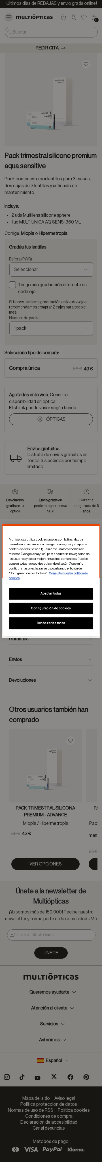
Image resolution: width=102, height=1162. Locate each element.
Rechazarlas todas (51, 623)
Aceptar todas (51, 593)
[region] (51, 581)
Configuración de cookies (51, 608)
